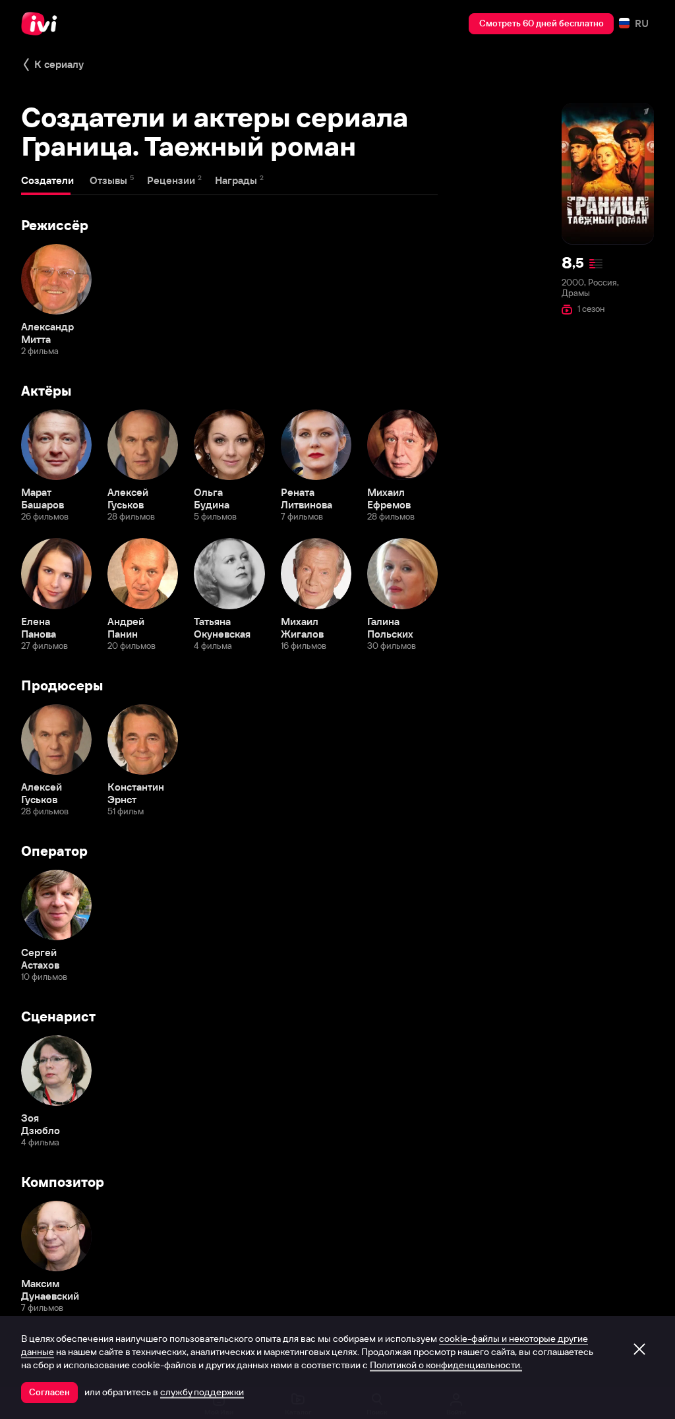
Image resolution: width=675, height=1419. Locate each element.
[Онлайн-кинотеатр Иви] (43, 24)
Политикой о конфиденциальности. (446, 1365)
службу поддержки (202, 1392)
